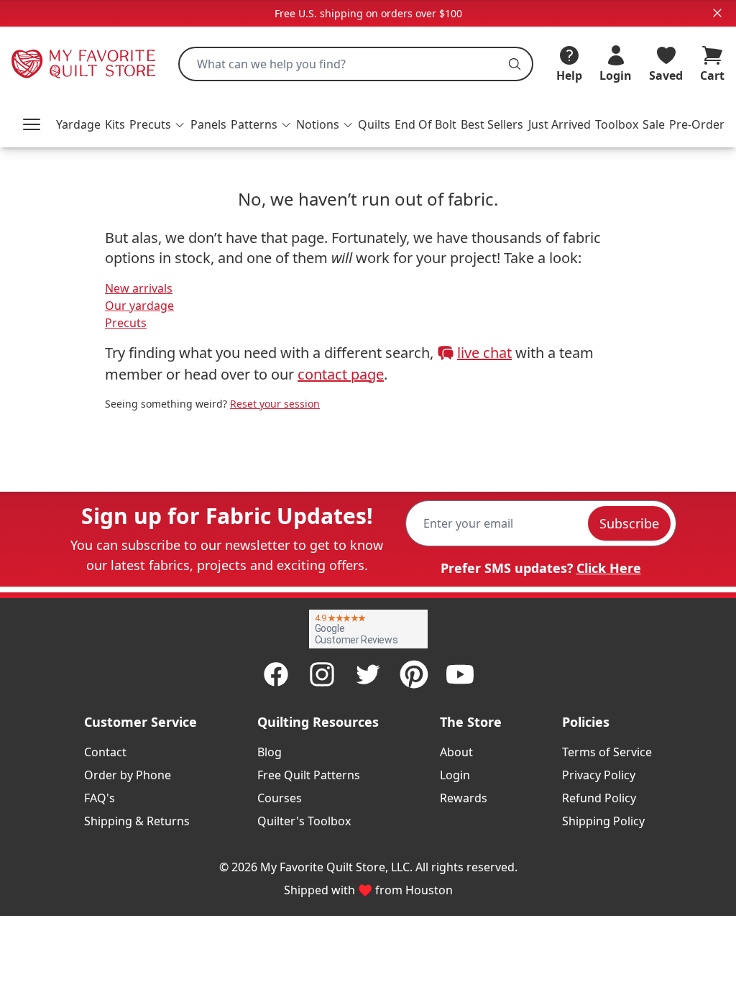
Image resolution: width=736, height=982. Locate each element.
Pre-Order (696, 124)
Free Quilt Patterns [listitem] (308, 775)
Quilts (374, 124)
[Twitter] (368, 674)
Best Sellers (492, 124)
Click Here (608, 568)
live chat (484, 352)
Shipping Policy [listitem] (603, 821)
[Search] (514, 64)
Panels (208, 124)
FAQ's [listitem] (99, 798)
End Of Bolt (425, 124)
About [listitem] (456, 752)
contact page (341, 374)
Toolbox (616, 124)
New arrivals (138, 288)
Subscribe (629, 523)
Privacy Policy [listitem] (598, 775)
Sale (654, 124)
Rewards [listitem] (463, 798)
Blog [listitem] (269, 752)
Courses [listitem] (279, 798)
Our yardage (139, 305)
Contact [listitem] (105, 752)
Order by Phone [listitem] (127, 775)
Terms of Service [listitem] (607, 752)
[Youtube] (460, 674)
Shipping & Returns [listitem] (137, 821)
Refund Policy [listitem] (599, 798)
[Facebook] (276, 674)
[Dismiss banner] (717, 13)
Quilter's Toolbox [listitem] (304, 821)
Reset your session (275, 403)
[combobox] (355, 64)
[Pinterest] (414, 674)
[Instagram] (322, 674)
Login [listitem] (455, 775)
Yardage (78, 124)
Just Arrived (559, 124)
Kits (115, 124)
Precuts (126, 323)
